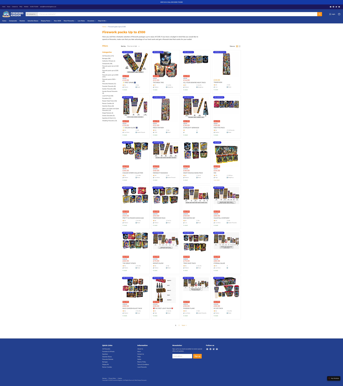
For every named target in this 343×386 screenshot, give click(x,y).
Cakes (4, 21)
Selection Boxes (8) (108, 106)
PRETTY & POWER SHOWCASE (133, 218)
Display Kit (105, 364)
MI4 (215, 173)
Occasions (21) (106, 98)
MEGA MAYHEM (158, 128)
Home (3, 6)
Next (183, 325)
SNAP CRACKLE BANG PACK (193, 173)
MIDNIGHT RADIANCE (160, 173)
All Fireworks (106, 349)
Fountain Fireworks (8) (109, 86)
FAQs (20, 6)
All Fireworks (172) (108, 56)
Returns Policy (141, 362)
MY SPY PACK (218, 308)
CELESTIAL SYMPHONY (221, 218)
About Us (140, 349)
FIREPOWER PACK (159, 218)
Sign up (197, 356)
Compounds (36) (107, 63)
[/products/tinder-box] (226, 64)
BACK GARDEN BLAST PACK (132, 308)
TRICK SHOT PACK (189, 263)
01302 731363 (34, 6)
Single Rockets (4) (107, 113)
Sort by (123, 46)
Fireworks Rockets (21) (109, 84)
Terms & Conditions (143, 364)
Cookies (120, 378)
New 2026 (57, 21)
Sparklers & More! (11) (109, 118)
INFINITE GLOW (158, 263)
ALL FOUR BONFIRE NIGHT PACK (194, 83)
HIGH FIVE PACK (219, 128)
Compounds (13, 21)
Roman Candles (107, 367)
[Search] (319, 14)
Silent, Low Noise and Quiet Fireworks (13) (110, 109)
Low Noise (81, 21)
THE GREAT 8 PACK (129, 263)
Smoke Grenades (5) (108, 115)
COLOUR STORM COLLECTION (133, 173)
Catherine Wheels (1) (108, 61)
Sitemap (104, 378)
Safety (139, 359)
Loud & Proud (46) (107, 96)
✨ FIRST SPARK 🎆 (129, 83)
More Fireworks (69, 21)
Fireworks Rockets (107, 359)
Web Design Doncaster (141, 380)
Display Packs (46, 21)
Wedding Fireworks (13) (109, 121)
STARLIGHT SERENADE (191, 128)
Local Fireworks (142, 367)
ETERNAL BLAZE (219, 263)
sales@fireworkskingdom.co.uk (48, 6)
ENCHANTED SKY (189, 218)
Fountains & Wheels (108, 351)
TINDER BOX (218, 82)
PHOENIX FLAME (189, 308)
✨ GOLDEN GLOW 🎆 (130, 128)
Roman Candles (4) (108, 103)
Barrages (105, 362)
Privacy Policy (112, 378)
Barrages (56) (106, 58)
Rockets (22, 21)
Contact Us (15, 6)
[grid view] (237, 46)
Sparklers (105, 354)
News (8, 6)
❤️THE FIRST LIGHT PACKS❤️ (163, 308)
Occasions (91, 21)
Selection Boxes (33, 21)
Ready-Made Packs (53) (109, 101)
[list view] (239, 46)
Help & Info (102, 21)
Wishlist (26, 6)
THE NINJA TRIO (158, 83)
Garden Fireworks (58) (109, 89)
